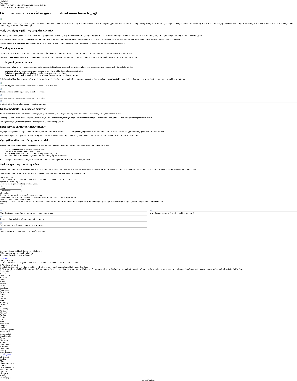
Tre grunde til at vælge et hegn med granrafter (16, 255)
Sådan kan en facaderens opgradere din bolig (16, 253)
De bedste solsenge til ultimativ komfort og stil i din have (21, 251)
